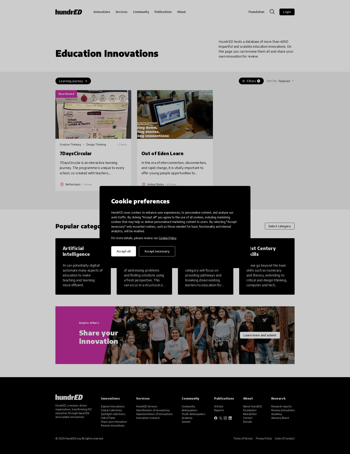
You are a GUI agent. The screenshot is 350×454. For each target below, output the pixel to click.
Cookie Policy (167, 238)
